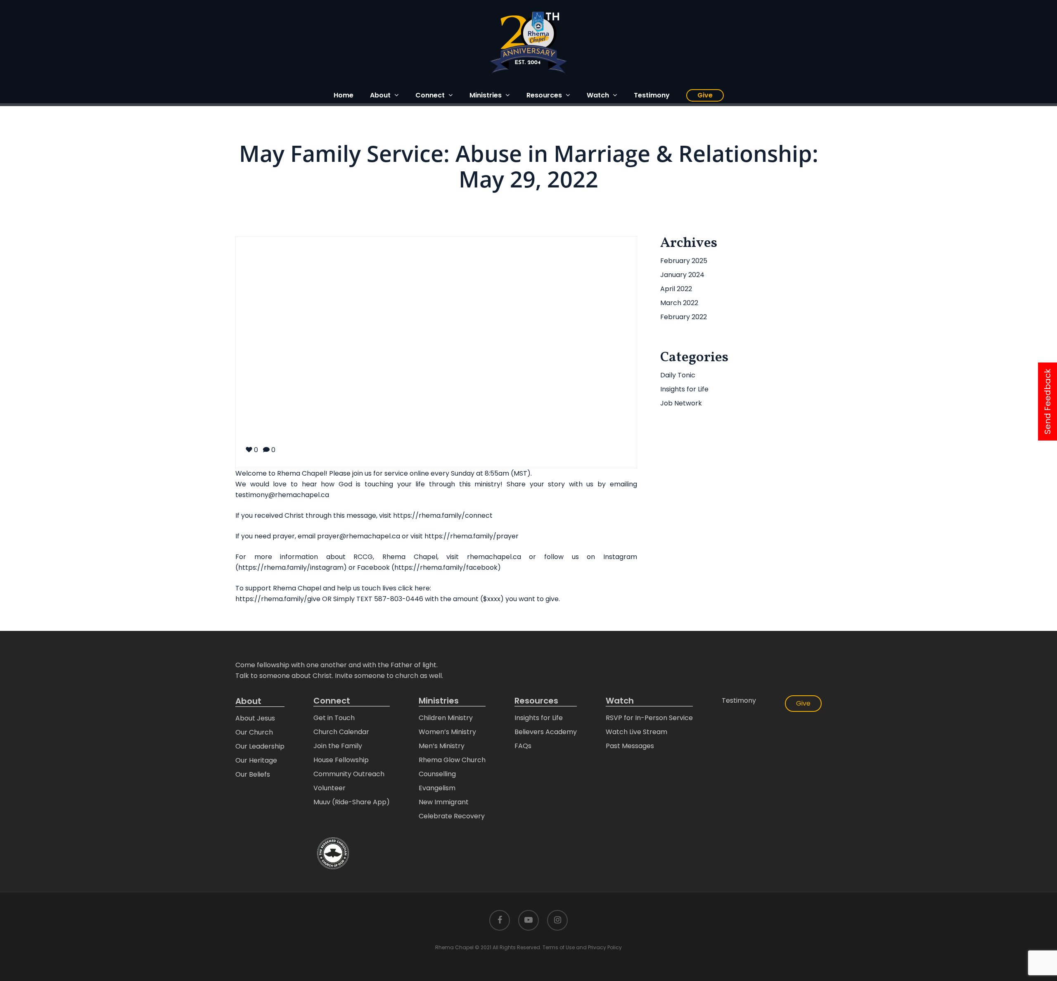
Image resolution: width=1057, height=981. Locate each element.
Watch (620, 700)
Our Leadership (259, 746)
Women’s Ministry (447, 732)
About (248, 701)
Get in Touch (334, 718)
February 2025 (683, 260)
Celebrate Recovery (452, 816)
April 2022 (676, 289)
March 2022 (679, 303)
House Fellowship (341, 760)
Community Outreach (348, 774)
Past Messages (630, 746)
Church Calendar (341, 732)
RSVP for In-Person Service (649, 718)
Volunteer (329, 788)
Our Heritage (256, 760)
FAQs (522, 746)
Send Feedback (1047, 401)
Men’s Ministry (442, 746)
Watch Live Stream (636, 732)
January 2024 (682, 275)
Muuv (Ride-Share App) (351, 802)
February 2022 (683, 317)
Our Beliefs (252, 774)
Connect (331, 700)
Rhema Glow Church (452, 760)
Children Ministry (446, 718)
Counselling (437, 774)
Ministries (439, 700)
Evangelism (437, 788)
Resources (536, 700)
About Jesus (255, 718)
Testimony (739, 700)
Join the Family (337, 746)
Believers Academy (545, 732)
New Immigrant (444, 802)
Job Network (681, 403)
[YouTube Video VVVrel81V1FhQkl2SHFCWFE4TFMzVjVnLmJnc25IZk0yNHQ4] (436, 352)
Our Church (254, 732)
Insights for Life (684, 389)
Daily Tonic (677, 375)
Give (803, 703)
